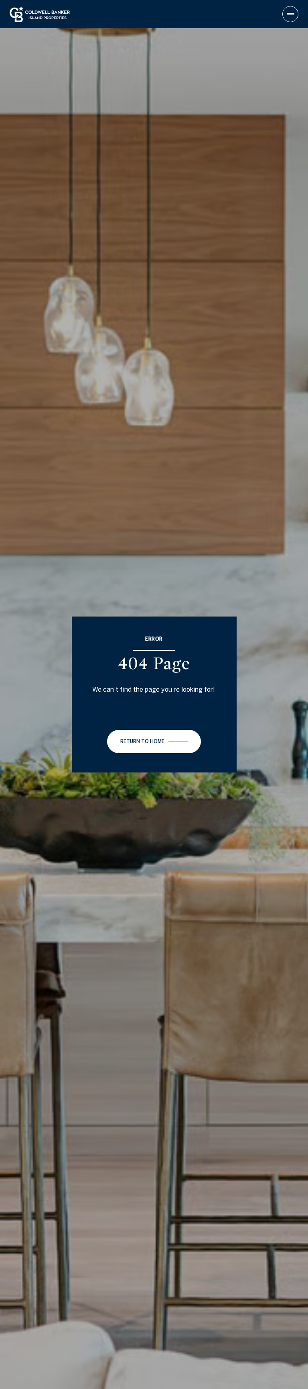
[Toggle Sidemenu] (290, 14)
